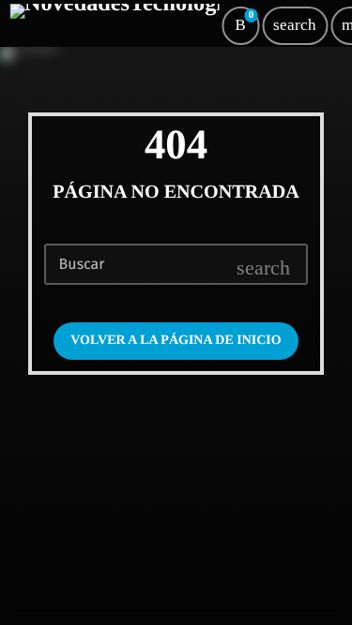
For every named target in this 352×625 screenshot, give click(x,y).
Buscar (82, 265)
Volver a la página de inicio (175, 341)
